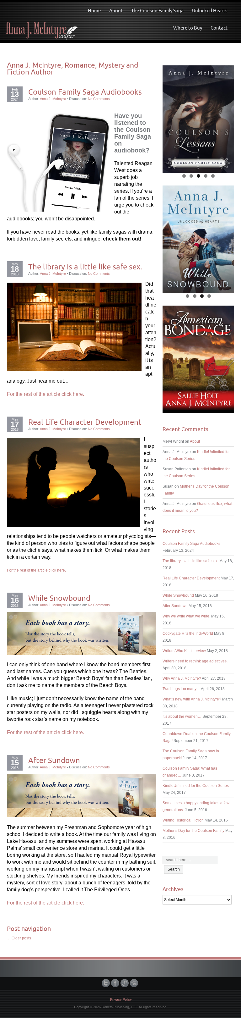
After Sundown (54, 760)
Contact (219, 27)
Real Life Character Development (85, 421)
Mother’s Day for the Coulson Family (193, 830)
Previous (170, 117)
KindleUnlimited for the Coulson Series (196, 785)
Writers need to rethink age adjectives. (195, 661)
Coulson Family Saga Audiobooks (85, 91)
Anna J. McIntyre (53, 99)
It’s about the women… (182, 716)
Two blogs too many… (181, 689)
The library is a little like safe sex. (85, 266)
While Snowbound (59, 598)
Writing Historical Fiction (183, 820)
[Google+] (125, 983)
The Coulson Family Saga (157, 10)
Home (94, 10)
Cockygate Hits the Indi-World (188, 633)
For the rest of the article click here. (45, 394)
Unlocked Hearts (210, 10)
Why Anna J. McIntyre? (182, 678)
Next (226, 117)
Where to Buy (187, 27)
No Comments (99, 99)
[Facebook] (116, 983)
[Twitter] (106, 983)
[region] (198, 119)
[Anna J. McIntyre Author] (42, 20)
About (116, 10)
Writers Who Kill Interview (184, 651)
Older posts (19, 938)
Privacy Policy (121, 999)
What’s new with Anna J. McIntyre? (192, 699)
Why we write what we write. (186, 616)
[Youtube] (135, 983)
